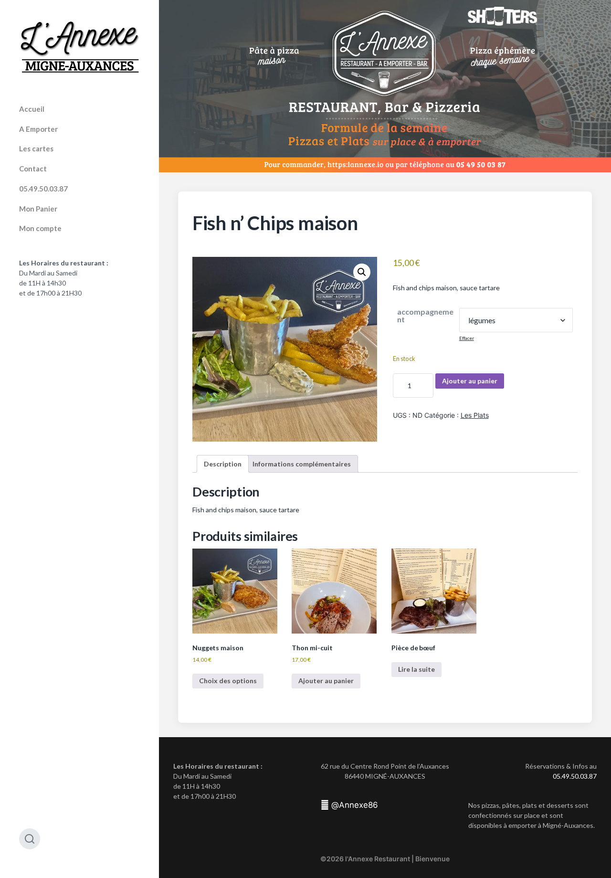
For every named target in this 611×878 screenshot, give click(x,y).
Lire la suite (416, 669)
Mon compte (40, 228)
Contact (33, 168)
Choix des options (228, 681)
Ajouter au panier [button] (326, 681)
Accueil (31, 109)
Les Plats (475, 415)
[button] (361, 272)
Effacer (466, 338)
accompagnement (425, 315)
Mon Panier (38, 208)
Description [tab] (223, 464)
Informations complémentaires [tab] (302, 464)
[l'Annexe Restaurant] (79, 47)
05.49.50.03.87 (43, 188)
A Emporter (38, 129)
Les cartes (36, 148)
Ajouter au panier (469, 381)
